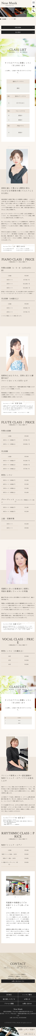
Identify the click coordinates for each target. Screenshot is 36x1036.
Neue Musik (18, 1009)
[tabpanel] (18, 886)
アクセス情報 (9, 1003)
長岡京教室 (18, 27)
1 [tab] (15, 897)
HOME (4, 19)
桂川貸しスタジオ (9, 999)
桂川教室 (18, 32)
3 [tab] (21, 897)
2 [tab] (18, 897)
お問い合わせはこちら (18, 981)
